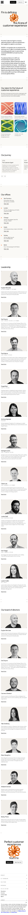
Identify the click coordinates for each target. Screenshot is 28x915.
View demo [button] (9, 862)
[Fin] (2, 2)
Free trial (3, 887)
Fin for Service (4, 116)
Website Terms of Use (7, 910)
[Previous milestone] (2, 176)
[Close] (25, 901)
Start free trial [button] (18, 862)
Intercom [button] (20, 2)
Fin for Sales (18, 116)
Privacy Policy (15, 910)
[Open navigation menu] (25, 2)
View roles (6, 203)
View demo (13, 2)
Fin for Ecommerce (6, 134)
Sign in (2, 891)
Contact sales (4, 889)
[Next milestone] (5, 176)
